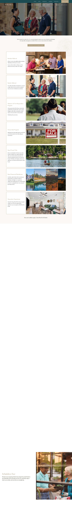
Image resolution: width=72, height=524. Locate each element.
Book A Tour (65, 1)
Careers (50, 1)
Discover (56, 1)
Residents (45, 1)
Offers (52, 4)
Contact (58, 4)
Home (35, 1)
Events (48, 4)
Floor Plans (30, 4)
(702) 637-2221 (64, 4)
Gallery (43, 4)
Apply (39, 1)
